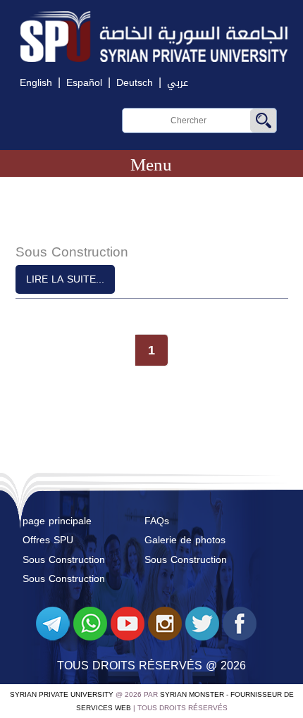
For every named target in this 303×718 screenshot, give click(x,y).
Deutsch (134, 82)
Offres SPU (48, 540)
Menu (151, 164)
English (36, 82)
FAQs (156, 521)
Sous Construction (64, 560)
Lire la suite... (65, 279)
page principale (57, 521)
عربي (177, 82)
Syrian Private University (61, 694)
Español (84, 82)
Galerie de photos (184, 540)
